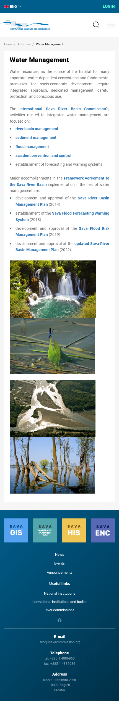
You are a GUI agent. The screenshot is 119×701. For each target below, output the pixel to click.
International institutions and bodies (59, 602)
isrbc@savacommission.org (60, 642)
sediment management (35, 137)
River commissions (59, 610)
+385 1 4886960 (62, 658)
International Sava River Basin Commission (25, 25)
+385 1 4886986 (62, 664)
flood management (32, 146)
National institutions (59, 593)
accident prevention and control (43, 155)
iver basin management (37, 129)
